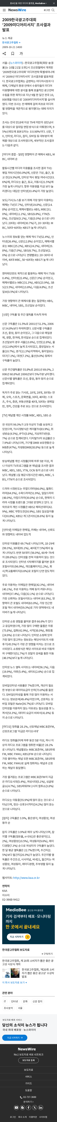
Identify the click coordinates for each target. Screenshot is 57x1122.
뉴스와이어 (16, 63)
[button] (4, 53)
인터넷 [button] (14, 1001)
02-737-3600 (29, 1097)
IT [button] (5, 1001)
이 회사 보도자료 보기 (14, 982)
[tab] (28, 1070)
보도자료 (28, 1069)
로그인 (13, 1117)
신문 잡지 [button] (37, 1001)
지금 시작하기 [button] (13, 1037)
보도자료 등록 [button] (28, 1060)
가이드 (28, 1083)
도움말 (28, 1090)
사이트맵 (43, 1117)
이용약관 (33, 1117)
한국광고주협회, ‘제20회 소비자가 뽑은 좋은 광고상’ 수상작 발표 (38, 973)
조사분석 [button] (8, 1008)
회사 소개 (22, 1117)
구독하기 (48, 953)
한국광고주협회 (11, 42)
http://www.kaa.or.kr (26, 878)
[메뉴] (3, 10)
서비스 (28, 1076)
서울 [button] (20, 1008)
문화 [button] (25, 1001)
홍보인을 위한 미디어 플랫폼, (28, 3)
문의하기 (28, 1101)
